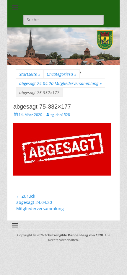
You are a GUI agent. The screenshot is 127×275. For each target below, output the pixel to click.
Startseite (29, 74)
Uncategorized (61, 74)
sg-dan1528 (60, 114)
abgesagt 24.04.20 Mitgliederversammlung (60, 83)
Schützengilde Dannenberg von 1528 (74, 235)
